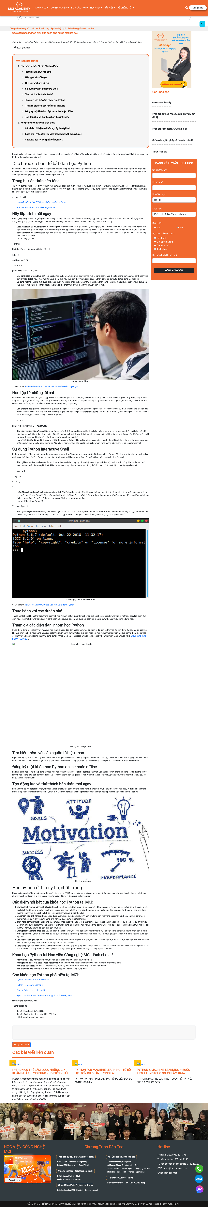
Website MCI (163, 245)
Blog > (24, 28)
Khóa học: (157, 208)
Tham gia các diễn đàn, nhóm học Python (45, 100)
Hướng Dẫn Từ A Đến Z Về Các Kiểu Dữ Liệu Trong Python (42, 202)
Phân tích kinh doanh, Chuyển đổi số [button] (169, 128)
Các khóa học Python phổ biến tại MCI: (44, 139)
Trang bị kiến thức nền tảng (38, 71)
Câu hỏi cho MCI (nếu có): (164, 255)
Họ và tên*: (157, 182)
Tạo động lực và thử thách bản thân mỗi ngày (47, 117)
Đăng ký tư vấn (174, 270)
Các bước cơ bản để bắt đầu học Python (40, 66)
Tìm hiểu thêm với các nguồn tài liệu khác (45, 105)
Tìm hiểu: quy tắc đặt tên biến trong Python (36, 207)
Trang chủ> (15, 28)
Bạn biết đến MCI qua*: (163, 233)
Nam (158, 227)
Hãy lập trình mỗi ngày (36, 77)
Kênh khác (161, 249)
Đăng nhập (198, 7)
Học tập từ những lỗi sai (37, 83)
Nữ (181, 227)
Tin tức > (32, 28)
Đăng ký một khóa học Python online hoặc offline (49, 111)
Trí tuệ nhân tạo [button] (159, 151)
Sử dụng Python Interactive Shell (41, 88)
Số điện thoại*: (159, 170)
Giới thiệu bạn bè (164, 241)
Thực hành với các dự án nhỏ (39, 94)
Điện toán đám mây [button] (161, 102)
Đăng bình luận (21, 1044)
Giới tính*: (157, 223)
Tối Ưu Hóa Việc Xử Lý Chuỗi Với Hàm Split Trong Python (49, 605)
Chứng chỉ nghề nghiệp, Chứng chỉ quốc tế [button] (172, 140)
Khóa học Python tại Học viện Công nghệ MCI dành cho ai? (53, 134)
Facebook (161, 238)
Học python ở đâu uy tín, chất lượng (38, 122)
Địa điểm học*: (159, 194)
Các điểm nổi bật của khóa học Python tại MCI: (48, 128)
